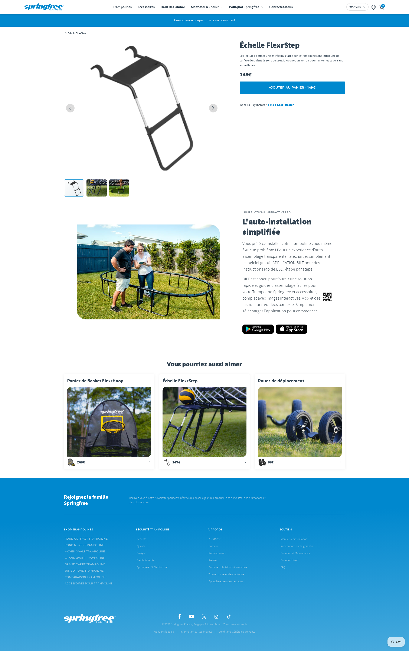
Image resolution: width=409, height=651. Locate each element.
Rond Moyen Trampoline (84, 545)
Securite (141, 539)
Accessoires (146, 7)
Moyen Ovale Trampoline (85, 551)
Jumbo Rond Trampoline (84, 570)
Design (141, 553)
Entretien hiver (289, 560)
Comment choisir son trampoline (228, 567)
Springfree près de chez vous (226, 581)
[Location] (374, 7)
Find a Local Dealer (281, 105)
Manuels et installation (294, 539)
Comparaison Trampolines (86, 577)
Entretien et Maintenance (295, 553)
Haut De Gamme (173, 7)
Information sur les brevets (196, 632)
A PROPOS (215, 539)
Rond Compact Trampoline (86, 538)
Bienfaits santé (145, 560)
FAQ (283, 567)
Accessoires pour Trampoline (89, 583)
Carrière (213, 546)
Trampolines (122, 7)
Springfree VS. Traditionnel (152, 567)
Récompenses (217, 553)
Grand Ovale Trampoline (85, 558)
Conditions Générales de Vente (237, 632)
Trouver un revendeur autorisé (226, 574)
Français (355, 7)
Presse (213, 560)
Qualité (141, 546)
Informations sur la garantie (297, 546)
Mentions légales (164, 632)
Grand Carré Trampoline (85, 564)
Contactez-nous (280, 7)
